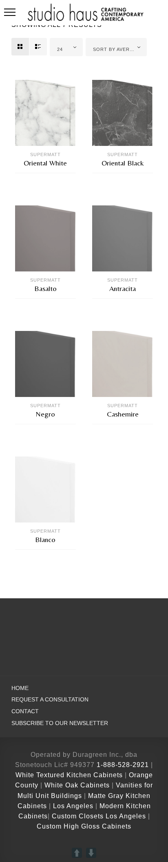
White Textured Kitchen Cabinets (69, 775)
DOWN (91, 853)
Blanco (45, 539)
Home (20, 688)
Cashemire (123, 414)
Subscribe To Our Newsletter (59, 723)
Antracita (122, 288)
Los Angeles (73, 805)
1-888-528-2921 (123, 764)
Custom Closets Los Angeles (99, 816)
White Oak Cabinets (77, 785)
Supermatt (45, 154)
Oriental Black (123, 163)
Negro (45, 414)
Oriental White (45, 163)
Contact (25, 711)
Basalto (45, 288)
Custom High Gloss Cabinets (84, 826)
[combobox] (66, 47)
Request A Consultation (49, 700)
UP (77, 853)
